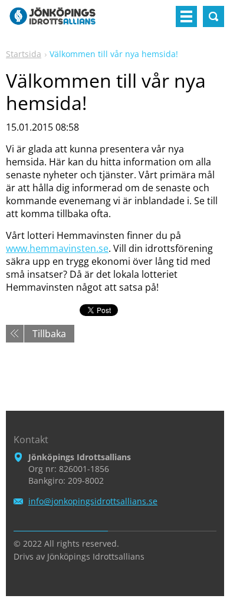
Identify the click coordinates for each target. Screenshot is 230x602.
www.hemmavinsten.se (57, 248)
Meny (186, 16)
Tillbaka (49, 333)
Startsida (23, 53)
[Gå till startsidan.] (53, 21)
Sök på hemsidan (213, 16)
